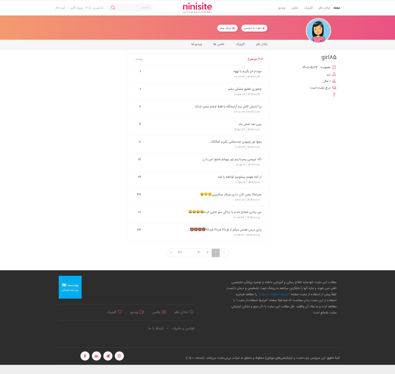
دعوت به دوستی (253, 28)
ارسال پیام (226, 28)
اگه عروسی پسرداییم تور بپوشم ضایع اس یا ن (232, 159)
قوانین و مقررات (183, 328)
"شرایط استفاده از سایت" (273, 294)
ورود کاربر (76, 8)
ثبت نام (60, 8)
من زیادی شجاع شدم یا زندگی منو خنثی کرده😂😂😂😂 (225, 212)
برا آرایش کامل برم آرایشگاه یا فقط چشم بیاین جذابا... (227, 106)
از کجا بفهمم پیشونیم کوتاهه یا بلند (240, 177)
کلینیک (308, 8)
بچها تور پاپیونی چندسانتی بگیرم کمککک (236, 142)
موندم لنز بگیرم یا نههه (248, 71)
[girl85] (318, 31)
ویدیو (281, 8)
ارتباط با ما (156, 328)
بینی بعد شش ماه (250, 124)
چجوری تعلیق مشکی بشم (245, 89)
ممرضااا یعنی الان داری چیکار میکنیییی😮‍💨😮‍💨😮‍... (229, 194)
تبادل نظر (324, 8)
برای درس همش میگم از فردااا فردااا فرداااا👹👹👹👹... (224, 230)
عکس (294, 8)
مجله (337, 8)
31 (180, 252)
